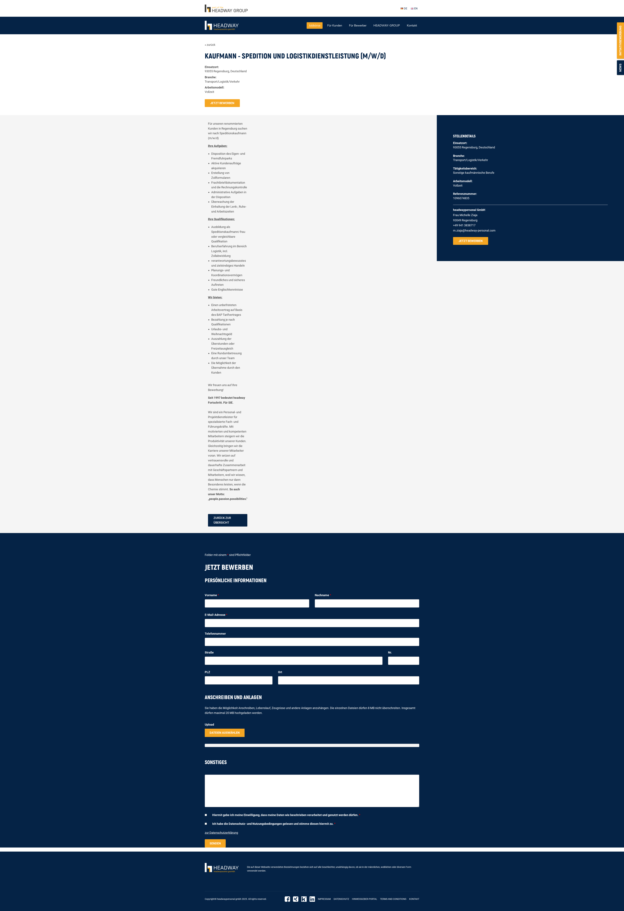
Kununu (304, 899)
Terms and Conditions (393, 899)
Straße (209, 652)
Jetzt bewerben (222, 103)
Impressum (324, 899)
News (620, 68)
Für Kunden (334, 25)
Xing (295, 899)
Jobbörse (314, 25)
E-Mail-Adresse (216, 614)
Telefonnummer (215, 633)
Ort (280, 672)
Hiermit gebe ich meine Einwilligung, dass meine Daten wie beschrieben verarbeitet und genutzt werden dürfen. (286, 815)
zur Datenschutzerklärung (221, 832)
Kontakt (412, 25)
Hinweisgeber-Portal (364, 899)
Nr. (390, 652)
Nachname (323, 595)
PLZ (207, 672)
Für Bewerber (357, 25)
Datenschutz (341, 899)
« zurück (210, 44)
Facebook (287, 899)
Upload (209, 724)
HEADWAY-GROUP (386, 25)
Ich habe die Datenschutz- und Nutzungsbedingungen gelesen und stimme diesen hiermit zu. (273, 823)
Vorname (212, 595)
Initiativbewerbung (620, 41)
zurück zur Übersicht (222, 520)
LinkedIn (312, 899)
